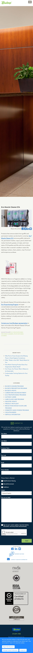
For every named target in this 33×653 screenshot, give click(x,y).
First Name (4, 433)
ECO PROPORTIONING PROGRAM (15, 395)
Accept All (22, 650)
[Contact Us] (20, 549)
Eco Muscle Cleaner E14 (10, 207)
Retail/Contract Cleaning (9, 481)
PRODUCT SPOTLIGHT (12, 403)
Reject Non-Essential (8, 646)
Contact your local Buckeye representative (14, 323)
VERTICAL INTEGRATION (12, 414)
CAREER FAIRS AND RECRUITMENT (15, 392)
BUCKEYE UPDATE (10, 390)
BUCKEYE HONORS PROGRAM (14, 386)
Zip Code (3, 455)
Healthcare (6, 487)
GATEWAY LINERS (10, 397)
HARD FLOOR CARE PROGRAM (14, 399)
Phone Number (5, 469)
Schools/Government (8, 484)
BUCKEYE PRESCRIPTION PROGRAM (16, 388)
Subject (3, 490)
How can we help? (5, 497)
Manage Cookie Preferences (10, 650)
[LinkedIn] (16, 549)
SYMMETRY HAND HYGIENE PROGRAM (17, 410)
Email (2, 462)
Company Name (5, 448)
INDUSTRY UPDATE (11, 401)
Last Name (4, 441)
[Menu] (30, 2)
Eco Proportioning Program (9, 304)
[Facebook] (13, 549)
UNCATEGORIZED (10, 412)
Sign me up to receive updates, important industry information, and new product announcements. (16, 525)
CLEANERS (10, 334)
